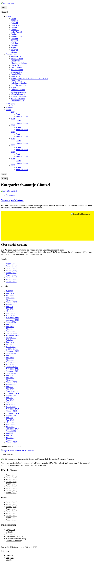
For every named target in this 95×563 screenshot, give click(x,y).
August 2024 (11, 322)
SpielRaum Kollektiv (19, 96)
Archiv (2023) (11, 277)
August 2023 (11, 338)
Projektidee (10, 103)
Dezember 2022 (12, 349)
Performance (11, 195)
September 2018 (12, 413)
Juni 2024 (10, 327)
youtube (9, 560)
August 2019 (11, 395)
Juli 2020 (9, 387)
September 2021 (12, 371)
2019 (13, 125)
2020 (13, 132)
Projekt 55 (15, 87)
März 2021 (10, 380)
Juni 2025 (10, 309)
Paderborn (15, 43)
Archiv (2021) (11, 273)
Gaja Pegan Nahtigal (19, 83)
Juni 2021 (10, 378)
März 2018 (10, 427)
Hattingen (15, 34)
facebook (9, 555)
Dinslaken (15, 25)
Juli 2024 (9, 324)
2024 (13, 158)
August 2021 (11, 373)
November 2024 (12, 318)
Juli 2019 (9, 398)
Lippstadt (14, 39)
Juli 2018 (9, 418)
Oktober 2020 (11, 382)
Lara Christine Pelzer (19, 85)
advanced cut (16, 56)
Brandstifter (15, 61)
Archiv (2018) (11, 266)
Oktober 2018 (11, 411)
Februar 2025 (11, 315)
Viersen (14, 52)
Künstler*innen (12, 54)
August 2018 (11, 415)
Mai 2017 (9, 438)
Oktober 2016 (11, 442)
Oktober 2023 (11, 333)
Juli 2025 (9, 307)
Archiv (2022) (11, 275)
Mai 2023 (9, 344)
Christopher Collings (19, 63)
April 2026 (10, 298)
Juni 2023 (10, 342)
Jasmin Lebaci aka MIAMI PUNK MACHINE (29, 79)
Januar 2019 (10, 407)
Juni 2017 (10, 435)
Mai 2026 (9, 295)
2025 (13, 165)
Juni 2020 (10, 389)
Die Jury (14, 105)
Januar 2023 (10, 347)
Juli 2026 (9, 291)
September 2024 (12, 320)
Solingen (14, 50)
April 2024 (10, 331)
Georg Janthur (16, 72)
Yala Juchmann (17, 70)
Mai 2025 (9, 311)
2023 (13, 152)
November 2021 (12, 369)
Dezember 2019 (12, 391)
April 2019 (10, 402)
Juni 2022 (10, 358)
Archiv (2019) (11, 268)
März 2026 (10, 300)
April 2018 (10, 424)
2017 (13, 112)
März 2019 (10, 404)
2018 (13, 118)
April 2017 (10, 440)
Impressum (10, 534)
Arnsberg (14, 21)
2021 (13, 138)
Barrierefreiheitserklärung (16, 538)
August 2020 (11, 384)
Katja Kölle (15, 76)
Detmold (14, 23)
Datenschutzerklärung (14, 536)
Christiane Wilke (17, 101)
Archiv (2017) (11, 264)
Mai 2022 (9, 360)
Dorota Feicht (16, 67)
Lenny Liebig (16, 81)
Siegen (13, 47)
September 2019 (12, 393)
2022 (13, 145)
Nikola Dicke (16, 65)
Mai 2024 (9, 329)
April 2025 (10, 313)
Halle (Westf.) (16, 32)
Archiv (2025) (11, 282)
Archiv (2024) (11, 279)
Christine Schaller (18, 90)
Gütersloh (15, 30)
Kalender (9, 107)
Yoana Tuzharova (18, 98)
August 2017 (11, 431)
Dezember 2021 (12, 367)
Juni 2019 (10, 400)
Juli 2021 (9, 375)
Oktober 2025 (11, 302)
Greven (14, 27)
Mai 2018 (9, 422)
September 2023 (12, 335)
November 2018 (12, 409)
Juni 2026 (10, 293)
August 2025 (11, 304)
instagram (9, 558)
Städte (8, 16)
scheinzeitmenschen (18, 92)
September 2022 (12, 351)
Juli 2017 (9, 433)
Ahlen (13, 19)
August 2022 (11, 353)
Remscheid (15, 45)
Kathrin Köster (17, 74)
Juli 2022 (9, 355)
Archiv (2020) (11, 270)
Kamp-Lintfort (16, 36)
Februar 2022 (11, 362)
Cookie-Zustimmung (14, 541)
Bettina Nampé (17, 59)
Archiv (8, 110)
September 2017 (12, 429)
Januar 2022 (10, 364)
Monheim (14, 41)
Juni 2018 (10, 420)
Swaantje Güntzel (12, 200)
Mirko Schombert (18, 94)
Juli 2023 (9, 340)
